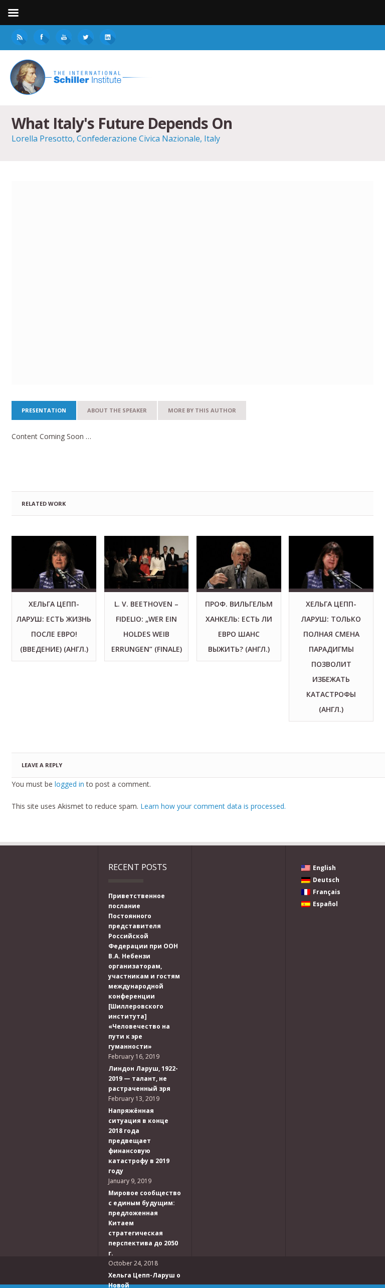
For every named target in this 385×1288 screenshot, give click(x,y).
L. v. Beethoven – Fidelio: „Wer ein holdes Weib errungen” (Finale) (146, 626)
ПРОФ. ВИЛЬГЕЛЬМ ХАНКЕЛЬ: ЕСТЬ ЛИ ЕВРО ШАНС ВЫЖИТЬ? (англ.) (239, 626)
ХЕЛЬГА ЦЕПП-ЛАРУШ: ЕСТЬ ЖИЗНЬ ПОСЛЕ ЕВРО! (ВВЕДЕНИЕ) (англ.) (54, 626)
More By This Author (202, 410)
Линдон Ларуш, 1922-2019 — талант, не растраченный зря (143, 1078)
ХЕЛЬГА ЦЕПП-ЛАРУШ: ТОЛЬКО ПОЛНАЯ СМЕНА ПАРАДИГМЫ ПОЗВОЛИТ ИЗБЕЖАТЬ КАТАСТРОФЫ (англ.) (331, 656)
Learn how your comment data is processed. (213, 806)
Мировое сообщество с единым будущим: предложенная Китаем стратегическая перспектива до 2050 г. (144, 1223)
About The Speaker (117, 410)
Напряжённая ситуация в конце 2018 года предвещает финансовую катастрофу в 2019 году (138, 1140)
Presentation (44, 410)
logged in (69, 784)
